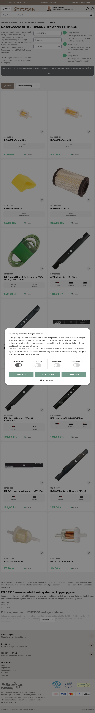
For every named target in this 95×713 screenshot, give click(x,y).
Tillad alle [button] (74, 374)
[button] (47, 381)
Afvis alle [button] (21, 374)
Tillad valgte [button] (47, 374)
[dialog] (47, 356)
